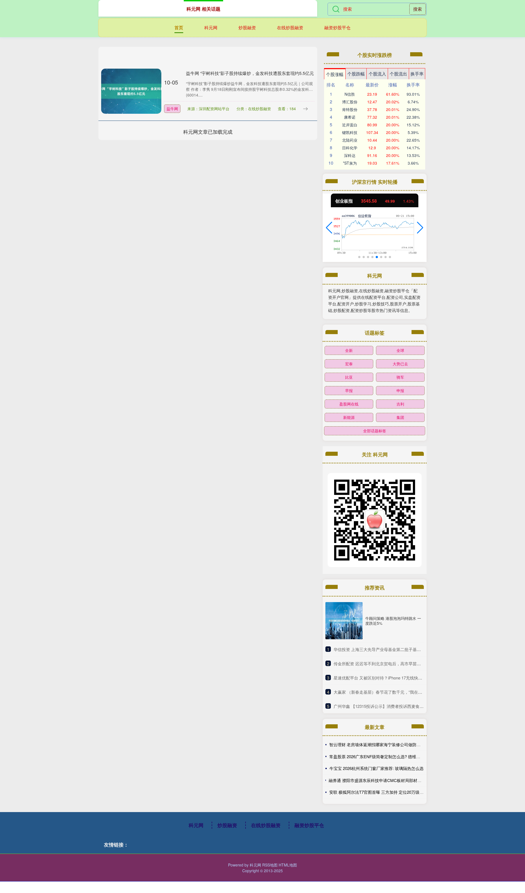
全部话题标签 (374, 430)
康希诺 (349, 117)
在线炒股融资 (290, 27)
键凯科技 (349, 132)
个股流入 (377, 74)
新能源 (349, 417)
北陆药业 (349, 140)
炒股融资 (247, 27)
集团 (400, 417)
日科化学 (349, 147)
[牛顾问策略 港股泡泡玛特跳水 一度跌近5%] (344, 620)
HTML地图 (288, 865)
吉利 (400, 404)
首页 (178, 27)
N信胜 (350, 94)
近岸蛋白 (349, 124)
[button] (329, 228)
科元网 (210, 27)
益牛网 (172, 108)
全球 (400, 350)
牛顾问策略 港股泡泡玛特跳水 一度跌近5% (393, 620)
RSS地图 (270, 865)
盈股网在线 (348, 404)
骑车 (400, 377)
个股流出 (398, 74)
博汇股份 (349, 101)
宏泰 (349, 363)
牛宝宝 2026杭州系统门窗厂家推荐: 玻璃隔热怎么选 (376, 768)
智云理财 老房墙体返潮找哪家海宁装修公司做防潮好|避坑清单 (385, 744)
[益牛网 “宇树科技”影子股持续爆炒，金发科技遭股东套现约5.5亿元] (131, 90)
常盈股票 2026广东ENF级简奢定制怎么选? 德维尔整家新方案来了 (389, 756)
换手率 (417, 74)
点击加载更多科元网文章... (208, 131)
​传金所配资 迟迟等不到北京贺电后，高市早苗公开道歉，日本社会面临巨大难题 (406, 663)
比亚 (349, 377)
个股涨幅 (334, 74)
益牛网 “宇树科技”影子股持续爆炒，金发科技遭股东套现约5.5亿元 (250, 73)
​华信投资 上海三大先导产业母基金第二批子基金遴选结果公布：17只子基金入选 (406, 649)
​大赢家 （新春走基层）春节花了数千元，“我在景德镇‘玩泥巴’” (390, 692)
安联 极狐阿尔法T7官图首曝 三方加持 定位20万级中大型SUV (384, 792)
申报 (400, 390)
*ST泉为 (350, 163)
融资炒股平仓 (337, 27)
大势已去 (400, 363)
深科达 (349, 155)
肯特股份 (349, 109)
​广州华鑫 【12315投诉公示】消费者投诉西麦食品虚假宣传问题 (391, 706)
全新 (349, 350)
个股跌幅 (356, 74)
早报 (349, 390)
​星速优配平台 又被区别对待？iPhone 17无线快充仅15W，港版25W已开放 (400, 678)
